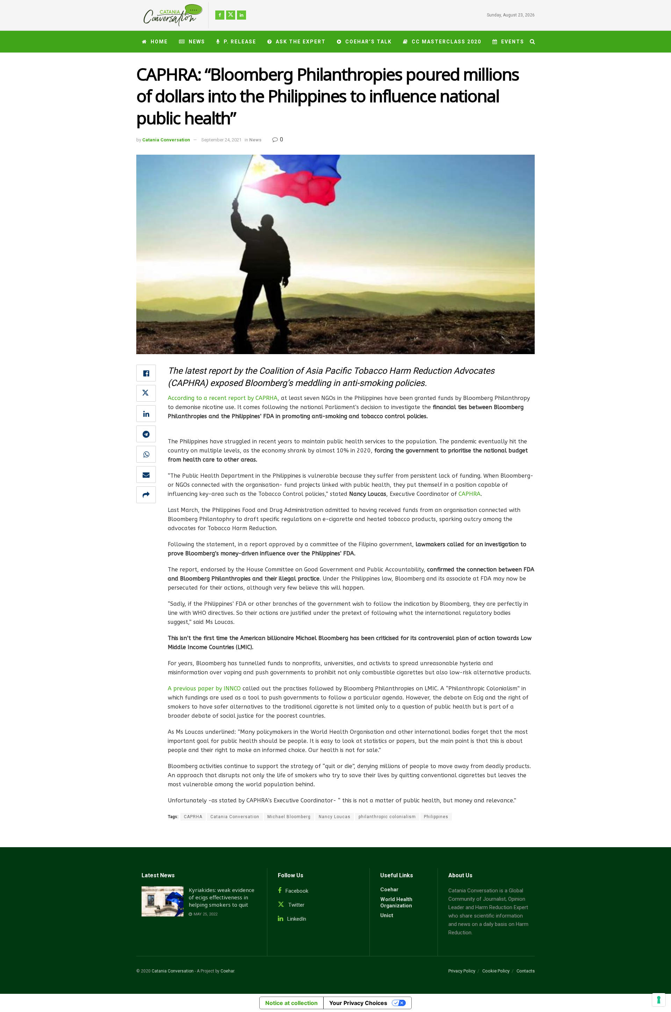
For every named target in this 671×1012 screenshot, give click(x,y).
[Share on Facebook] (146, 373)
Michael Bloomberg (289, 816)
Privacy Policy (461, 971)
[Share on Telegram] (146, 434)
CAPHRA (469, 494)
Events (512, 41)
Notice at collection (291, 1002)
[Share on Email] (146, 474)
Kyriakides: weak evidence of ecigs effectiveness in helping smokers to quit (221, 897)
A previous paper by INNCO (204, 688)
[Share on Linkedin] (146, 413)
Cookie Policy (496, 971)
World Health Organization (396, 902)
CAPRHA (193, 816)
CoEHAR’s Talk (368, 41)
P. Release (240, 41)
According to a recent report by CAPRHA (222, 398)
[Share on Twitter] (146, 393)
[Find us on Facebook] (219, 15)
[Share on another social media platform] (146, 494)
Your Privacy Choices (358, 1002)
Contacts (526, 971)
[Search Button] (532, 41)
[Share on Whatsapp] (146, 454)
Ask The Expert (301, 41)
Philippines (436, 816)
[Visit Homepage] (170, 15)
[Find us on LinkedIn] (241, 15)
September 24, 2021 (221, 139)
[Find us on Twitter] (230, 15)
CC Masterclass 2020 (446, 41)
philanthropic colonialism (387, 816)
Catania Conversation (166, 139)
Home (159, 41)
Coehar (389, 889)
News (197, 41)
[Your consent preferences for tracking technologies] (658, 999)
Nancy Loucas (335, 816)
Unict (386, 915)
